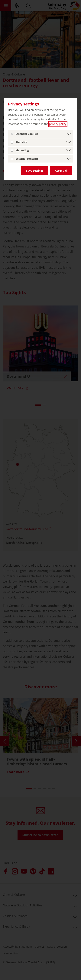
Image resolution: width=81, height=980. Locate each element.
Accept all (61, 170)
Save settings (34, 170)
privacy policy (57, 124)
